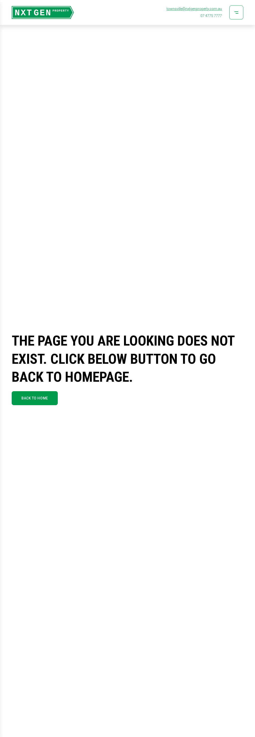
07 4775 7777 (211, 16)
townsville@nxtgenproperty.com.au (194, 9)
